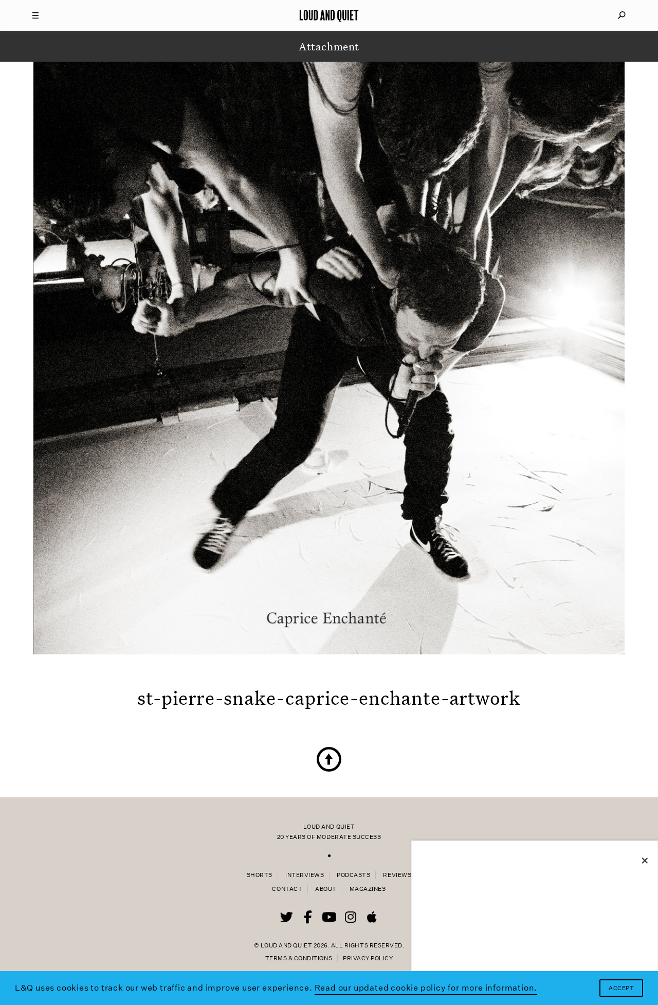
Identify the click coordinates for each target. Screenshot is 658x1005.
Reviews (397, 875)
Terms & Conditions (298, 958)
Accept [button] (621, 988)
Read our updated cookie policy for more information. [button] (426, 988)
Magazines (368, 889)
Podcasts (353, 875)
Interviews (304, 875)
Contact (287, 889)
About (326, 889)
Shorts (259, 875)
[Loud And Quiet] (329, 15)
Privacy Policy (368, 958)
